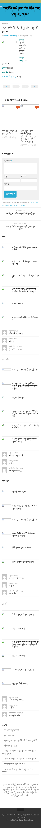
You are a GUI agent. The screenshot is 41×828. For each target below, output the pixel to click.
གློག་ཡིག (24, 176)
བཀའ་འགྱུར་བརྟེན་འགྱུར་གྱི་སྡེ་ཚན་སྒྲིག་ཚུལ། (25, 370)
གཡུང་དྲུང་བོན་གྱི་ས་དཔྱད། (20, 684)
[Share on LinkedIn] (34, 88)
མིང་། (6, 176)
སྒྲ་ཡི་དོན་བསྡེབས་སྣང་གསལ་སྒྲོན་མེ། (23, 562)
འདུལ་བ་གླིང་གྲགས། (18, 397)
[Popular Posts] (16, 241)
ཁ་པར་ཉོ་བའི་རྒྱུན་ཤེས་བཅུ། (11, 730)
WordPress (19, 820)
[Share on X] (6, 88)
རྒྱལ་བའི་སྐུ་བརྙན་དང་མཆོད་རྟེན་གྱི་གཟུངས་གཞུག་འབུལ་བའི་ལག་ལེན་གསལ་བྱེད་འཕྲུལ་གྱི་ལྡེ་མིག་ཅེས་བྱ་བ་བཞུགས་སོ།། (28, 136)
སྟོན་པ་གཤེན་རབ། (9, 735)
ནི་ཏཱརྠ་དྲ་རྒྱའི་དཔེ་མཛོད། (22, 795)
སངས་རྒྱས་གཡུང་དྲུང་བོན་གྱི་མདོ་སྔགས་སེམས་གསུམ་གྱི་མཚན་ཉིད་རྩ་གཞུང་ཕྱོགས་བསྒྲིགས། (24, 386)
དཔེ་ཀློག (11, 341)
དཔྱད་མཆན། (8, 161)
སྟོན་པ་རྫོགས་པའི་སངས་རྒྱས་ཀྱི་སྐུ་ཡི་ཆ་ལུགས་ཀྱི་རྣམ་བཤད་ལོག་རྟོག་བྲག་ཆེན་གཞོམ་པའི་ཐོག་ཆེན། (25, 644)
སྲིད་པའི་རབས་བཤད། (18, 628)
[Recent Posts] (6, 241)
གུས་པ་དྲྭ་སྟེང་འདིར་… (15, 349)
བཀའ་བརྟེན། (5, 24)
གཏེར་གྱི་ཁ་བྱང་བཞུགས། (19, 491)
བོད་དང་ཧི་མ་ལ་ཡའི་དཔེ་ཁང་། (22, 790)
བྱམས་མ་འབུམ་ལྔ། (17, 303)
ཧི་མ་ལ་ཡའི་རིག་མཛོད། (25, 787)
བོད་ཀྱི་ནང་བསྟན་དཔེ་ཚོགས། (21, 784)
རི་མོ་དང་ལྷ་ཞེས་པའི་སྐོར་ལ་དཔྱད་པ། (23, 614)
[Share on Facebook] (16, 88)
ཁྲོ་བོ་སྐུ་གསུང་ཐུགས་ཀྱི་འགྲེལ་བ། (21, 547)
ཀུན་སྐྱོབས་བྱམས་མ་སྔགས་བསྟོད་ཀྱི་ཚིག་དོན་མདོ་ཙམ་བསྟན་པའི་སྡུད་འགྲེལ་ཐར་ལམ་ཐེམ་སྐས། (25, 413)
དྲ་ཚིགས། (6, 184)
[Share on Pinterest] (25, 88)
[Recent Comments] (25, 241)
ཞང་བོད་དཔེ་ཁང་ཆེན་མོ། (10, 36)
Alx (32, 820)
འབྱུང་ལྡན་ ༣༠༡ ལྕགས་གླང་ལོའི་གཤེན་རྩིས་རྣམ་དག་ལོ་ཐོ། (20, 740)
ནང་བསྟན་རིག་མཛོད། (23, 793)
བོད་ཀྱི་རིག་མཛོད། (11, 793)
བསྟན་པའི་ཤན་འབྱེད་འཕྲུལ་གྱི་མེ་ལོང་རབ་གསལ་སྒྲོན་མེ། (20, 759)
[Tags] (34, 241)
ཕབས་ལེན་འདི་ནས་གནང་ (9, 77)
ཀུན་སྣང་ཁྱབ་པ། (7, 784)
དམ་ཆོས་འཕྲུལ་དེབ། (12, 787)
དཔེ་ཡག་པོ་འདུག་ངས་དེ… (16, 333)
